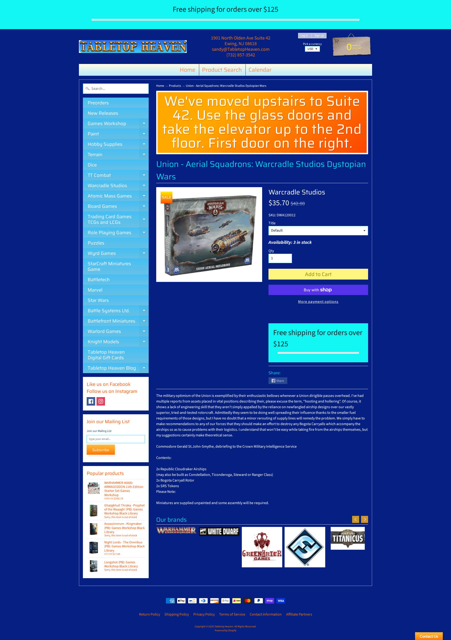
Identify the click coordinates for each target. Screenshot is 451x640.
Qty (271, 250)
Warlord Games (118, 332)
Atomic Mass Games (118, 196)
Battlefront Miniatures (118, 321)
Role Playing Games (118, 233)
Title (272, 223)
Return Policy (149, 614)
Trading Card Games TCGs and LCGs (118, 220)
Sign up (319, 35)
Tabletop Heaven (223, 626)
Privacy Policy (204, 614)
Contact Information (266, 614)
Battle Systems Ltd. (118, 311)
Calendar (260, 69)
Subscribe (100, 450)
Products (175, 85)
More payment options (318, 301)
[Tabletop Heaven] (133, 46)
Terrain (118, 155)
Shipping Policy (176, 614)
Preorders (98, 103)
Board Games (118, 206)
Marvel (95, 290)
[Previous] (355, 519)
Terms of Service (232, 614)
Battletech (99, 279)
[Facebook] (91, 401)
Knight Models (118, 342)
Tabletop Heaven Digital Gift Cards (106, 354)
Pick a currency (312, 44)
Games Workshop (118, 124)
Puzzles (96, 243)
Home (187, 69)
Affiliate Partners (299, 614)
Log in (304, 35)
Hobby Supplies (118, 144)
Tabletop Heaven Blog (118, 368)
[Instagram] (101, 401)
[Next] (364, 519)
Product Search (222, 69)
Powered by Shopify (225, 630)
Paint (118, 134)
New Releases (103, 113)
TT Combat (118, 175)
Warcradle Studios (118, 186)
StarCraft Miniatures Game (109, 266)
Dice (92, 165)
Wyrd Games (118, 253)
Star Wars (98, 300)
